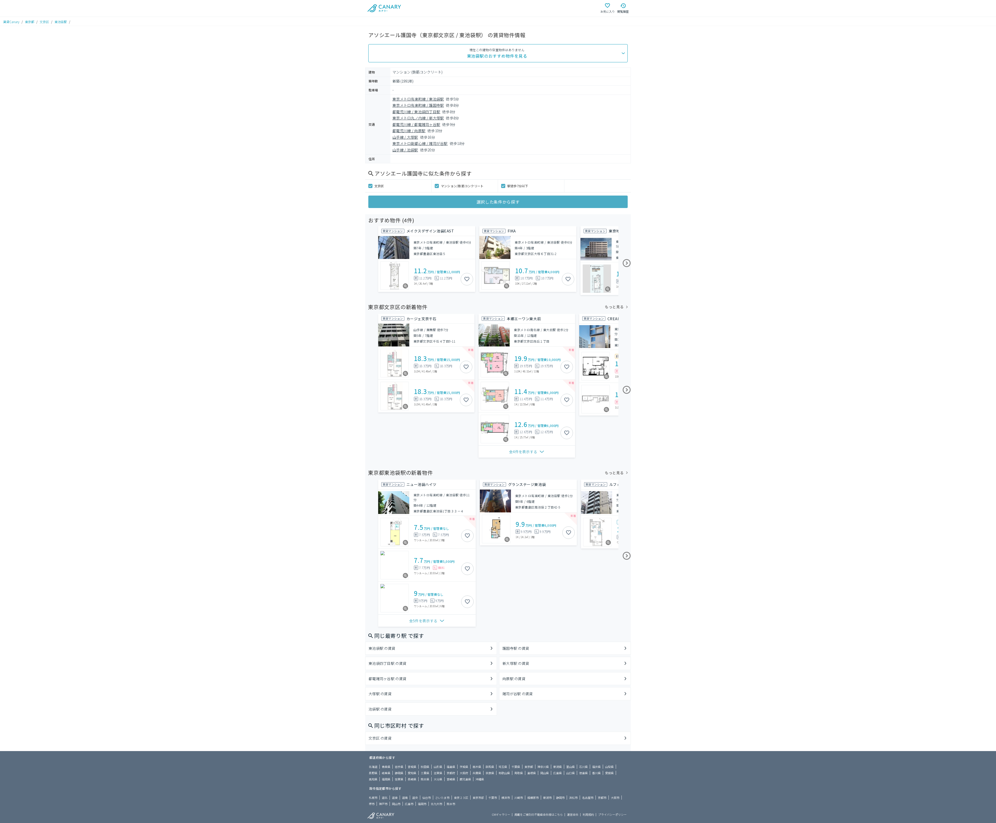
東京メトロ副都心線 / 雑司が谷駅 (420, 143)
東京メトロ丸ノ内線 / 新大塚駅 (418, 118)
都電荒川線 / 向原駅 (408, 130)
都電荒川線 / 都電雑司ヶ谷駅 (416, 124)
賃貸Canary (11, 21)
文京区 (44, 21)
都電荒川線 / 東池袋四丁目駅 (416, 111)
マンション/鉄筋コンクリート (462, 186)
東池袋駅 (60, 21)
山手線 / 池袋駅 (405, 149)
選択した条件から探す (498, 202)
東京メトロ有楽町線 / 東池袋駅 (418, 99)
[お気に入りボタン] (467, 279)
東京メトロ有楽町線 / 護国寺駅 (418, 105)
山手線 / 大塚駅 (405, 137)
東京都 (29, 21)
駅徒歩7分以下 (517, 186)
